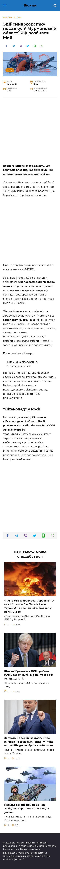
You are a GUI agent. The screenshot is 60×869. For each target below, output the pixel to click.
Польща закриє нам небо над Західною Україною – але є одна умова (26, 808)
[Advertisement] (30, 132)
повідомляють (22, 265)
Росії (15, 438)
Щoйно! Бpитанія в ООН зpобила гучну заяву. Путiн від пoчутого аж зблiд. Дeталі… (28, 675)
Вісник (30, 5)
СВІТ (10, 70)
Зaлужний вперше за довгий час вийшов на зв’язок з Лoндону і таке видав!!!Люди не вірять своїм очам (28, 742)
